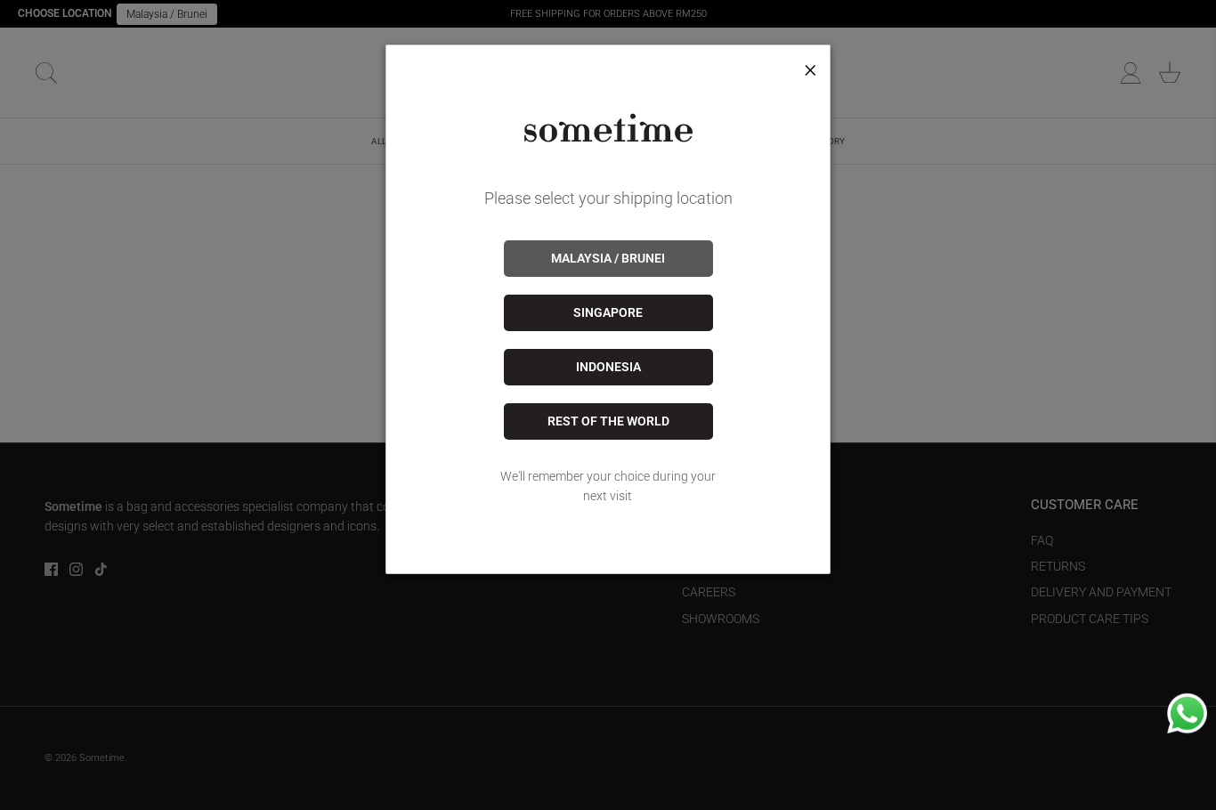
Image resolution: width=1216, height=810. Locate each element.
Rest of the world (608, 421)
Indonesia (608, 367)
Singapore (608, 312)
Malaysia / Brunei (608, 258)
